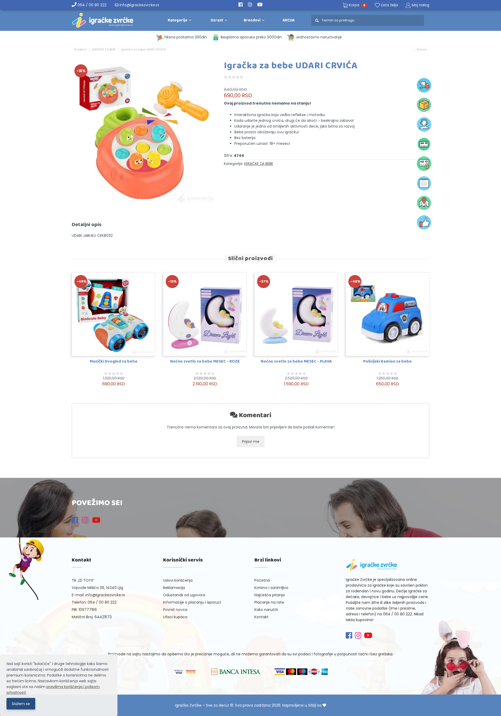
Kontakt (261, 617)
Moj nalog (420, 5)
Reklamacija (174, 587)
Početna (80, 49)
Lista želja (389, 5)
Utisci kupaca (175, 617)
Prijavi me (250, 441)
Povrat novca (175, 609)
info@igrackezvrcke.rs (138, 5)
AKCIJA (289, 20)
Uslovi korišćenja (178, 580)
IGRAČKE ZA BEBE (104, 49)
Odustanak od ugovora (184, 595)
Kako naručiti (266, 609)
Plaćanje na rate (269, 602)
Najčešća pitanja (269, 595)
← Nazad (420, 49)
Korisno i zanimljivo (271, 587)
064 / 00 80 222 (91, 5)
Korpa (356, 5)
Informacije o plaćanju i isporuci (192, 602)
